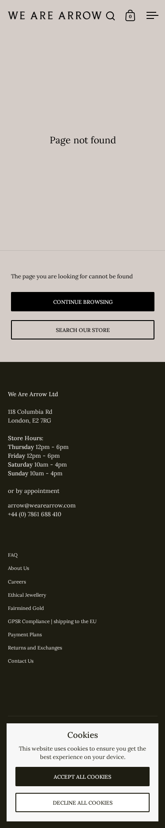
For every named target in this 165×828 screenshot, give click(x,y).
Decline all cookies (83, 802)
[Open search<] (110, 15)
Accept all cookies (82, 776)
